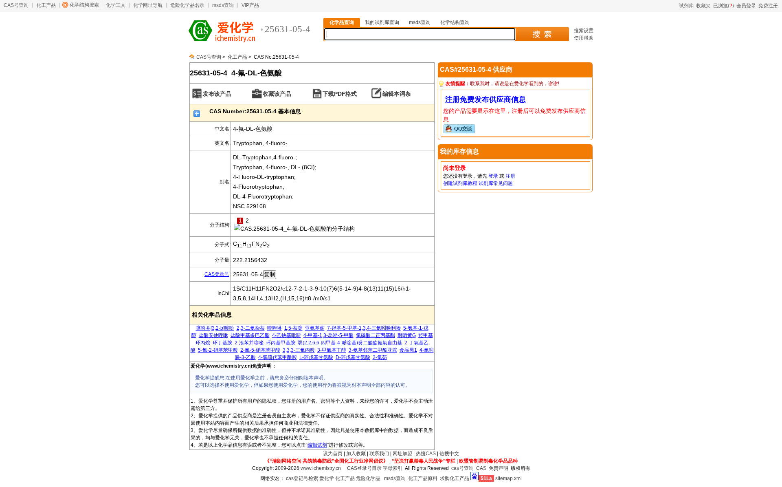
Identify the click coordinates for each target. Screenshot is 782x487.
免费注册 (768, 6)
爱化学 (326, 478)
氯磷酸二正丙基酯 (375, 335)
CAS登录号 (216, 274)
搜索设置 (583, 30)
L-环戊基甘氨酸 (316, 357)
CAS (481, 468)
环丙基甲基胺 (280, 343)
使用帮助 (583, 38)
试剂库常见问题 (496, 183)
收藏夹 (703, 6)
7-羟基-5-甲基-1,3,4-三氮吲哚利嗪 (364, 328)
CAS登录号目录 (364, 468)
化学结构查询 (455, 22)
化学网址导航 (148, 5)
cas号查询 (462, 468)
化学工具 (115, 5)
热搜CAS (426, 453)
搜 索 (542, 34)
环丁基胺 (222, 343)
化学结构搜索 (84, 5)
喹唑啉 (274, 328)
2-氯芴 (380, 357)
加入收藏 (356, 453)
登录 (493, 176)
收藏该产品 (277, 93)
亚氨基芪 (315, 328)
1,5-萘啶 (293, 328)
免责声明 (498, 468)
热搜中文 (449, 453)
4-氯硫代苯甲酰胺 (277, 357)
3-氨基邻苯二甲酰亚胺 (373, 350)
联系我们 (379, 453)
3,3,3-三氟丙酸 (299, 350)
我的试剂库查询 (382, 22)
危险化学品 (368, 478)
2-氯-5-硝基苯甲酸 (260, 350)
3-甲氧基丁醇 (331, 350)
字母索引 (392, 468)
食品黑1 (408, 350)
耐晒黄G (407, 335)
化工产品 (46, 5)
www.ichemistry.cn (321, 468)
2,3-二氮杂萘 (251, 328)
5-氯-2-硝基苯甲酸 (218, 350)
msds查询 (223, 5)
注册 (510, 176)
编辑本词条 (396, 93)
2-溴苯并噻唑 (249, 343)
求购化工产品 (454, 478)
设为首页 (333, 453)
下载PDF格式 (340, 93)
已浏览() (723, 6)
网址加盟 (402, 453)
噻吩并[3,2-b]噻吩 (215, 328)
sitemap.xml (508, 478)
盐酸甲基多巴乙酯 (250, 335)
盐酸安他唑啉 (213, 335)
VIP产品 (250, 5)
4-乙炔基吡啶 (286, 335)
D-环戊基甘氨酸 (353, 357)
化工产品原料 (422, 478)
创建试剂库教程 (460, 183)
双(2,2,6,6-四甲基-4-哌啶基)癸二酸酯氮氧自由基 (350, 343)
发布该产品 (217, 93)
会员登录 (746, 6)
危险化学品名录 (187, 5)
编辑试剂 (317, 445)
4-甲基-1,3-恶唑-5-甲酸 (328, 335)
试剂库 (686, 6)
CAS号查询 (16, 5)
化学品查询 (341, 22)
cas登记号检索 (302, 478)
